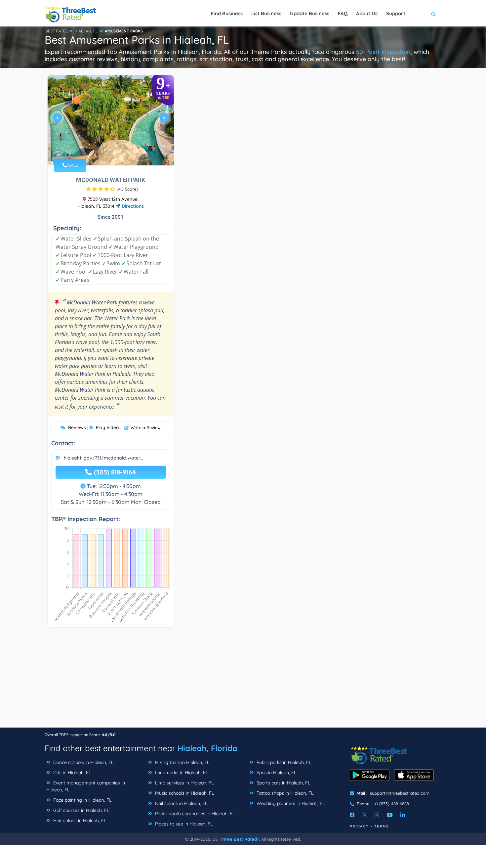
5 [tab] (121, 150)
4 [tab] (115, 150)
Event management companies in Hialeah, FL (85, 786)
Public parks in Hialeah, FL (283, 762)
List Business (266, 13)
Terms (381, 826)
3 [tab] (110, 150)
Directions (132, 206)
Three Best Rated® (239, 839)
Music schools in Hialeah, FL (184, 793)
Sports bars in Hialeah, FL (282, 783)
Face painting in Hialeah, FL (81, 800)
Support (395, 13)
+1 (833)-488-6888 (391, 803)
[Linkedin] (402, 815)
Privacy (359, 826)
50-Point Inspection (383, 52)
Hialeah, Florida (207, 748)
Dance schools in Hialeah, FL (82, 762)
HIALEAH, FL (86, 30)
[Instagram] (377, 815)
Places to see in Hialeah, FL (183, 824)
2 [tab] (105, 150)
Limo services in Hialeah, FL (184, 783)
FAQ (342, 13)
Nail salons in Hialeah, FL (180, 803)
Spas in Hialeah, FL (275, 773)
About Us (367, 13)
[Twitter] (364, 815)
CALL (72, 165)
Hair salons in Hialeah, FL (79, 820)
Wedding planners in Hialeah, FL (290, 803)
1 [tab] (100, 150)
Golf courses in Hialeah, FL (80, 810)
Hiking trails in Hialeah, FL (181, 762)
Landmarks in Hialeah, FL (181, 773)
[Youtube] (390, 815)
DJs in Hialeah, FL (71, 773)
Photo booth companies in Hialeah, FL (194, 814)
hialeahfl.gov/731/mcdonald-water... (103, 458)
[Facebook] (352, 815)
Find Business (227, 13)
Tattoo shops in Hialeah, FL (284, 793)
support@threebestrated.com (399, 793)
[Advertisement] (243, 681)
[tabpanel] (111, 120)
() (127, 189)
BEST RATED (56, 30)
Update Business (309, 13)
